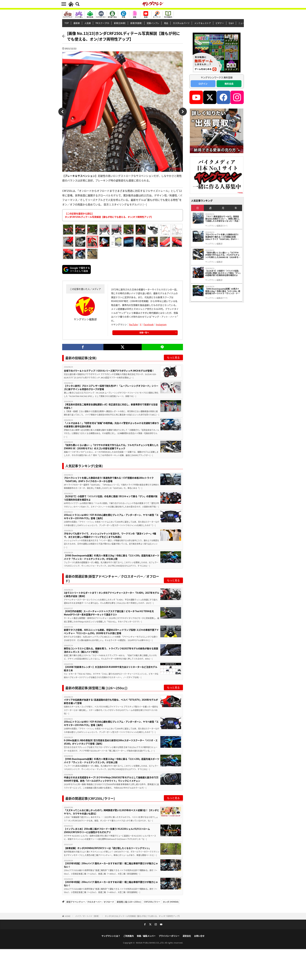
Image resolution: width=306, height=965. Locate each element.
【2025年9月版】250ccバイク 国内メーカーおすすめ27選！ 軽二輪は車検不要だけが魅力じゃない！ (111, 865)
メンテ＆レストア (202, 23)
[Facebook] (82, 347)
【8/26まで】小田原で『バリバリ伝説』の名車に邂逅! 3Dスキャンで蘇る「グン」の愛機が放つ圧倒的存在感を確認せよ (110, 498)
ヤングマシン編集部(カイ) (216, 226)
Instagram (161, 324)
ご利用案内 (128, 935)
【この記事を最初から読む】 (109, 215)
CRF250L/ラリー (152, 901)
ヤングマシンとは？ (111, 935)
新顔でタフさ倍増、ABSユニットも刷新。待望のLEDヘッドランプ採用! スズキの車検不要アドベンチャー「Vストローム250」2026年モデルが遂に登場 (111, 631)
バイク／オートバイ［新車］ (87, 916)
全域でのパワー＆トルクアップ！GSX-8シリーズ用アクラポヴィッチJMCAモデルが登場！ (109, 370)
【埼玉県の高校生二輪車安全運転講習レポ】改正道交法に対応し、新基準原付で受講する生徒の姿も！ (111, 406)
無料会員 (229, 83)
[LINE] (162, 347)
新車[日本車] (120, 23)
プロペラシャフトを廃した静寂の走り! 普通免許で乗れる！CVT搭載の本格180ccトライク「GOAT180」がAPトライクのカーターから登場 (109, 479)
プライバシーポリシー (169, 935)
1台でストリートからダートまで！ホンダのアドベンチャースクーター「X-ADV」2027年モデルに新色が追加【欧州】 (111, 594)
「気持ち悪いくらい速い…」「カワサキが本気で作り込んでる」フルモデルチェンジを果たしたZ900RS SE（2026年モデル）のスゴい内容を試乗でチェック (111, 446)
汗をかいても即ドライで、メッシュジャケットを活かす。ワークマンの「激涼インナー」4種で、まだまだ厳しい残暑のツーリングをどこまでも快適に (110, 535)
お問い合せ (199, 935)
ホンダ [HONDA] (171, 901)
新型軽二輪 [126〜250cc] (129, 901)
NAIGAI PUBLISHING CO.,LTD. (150, 942)
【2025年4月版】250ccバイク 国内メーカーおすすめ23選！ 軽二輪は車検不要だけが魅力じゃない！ (111, 883)
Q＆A (231, 23)
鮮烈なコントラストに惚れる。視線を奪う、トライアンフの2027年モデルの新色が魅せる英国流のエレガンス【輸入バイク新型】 (111, 650)
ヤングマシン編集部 (213, 244)
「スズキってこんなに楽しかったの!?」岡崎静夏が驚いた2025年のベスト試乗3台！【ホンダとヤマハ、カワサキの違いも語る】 (111, 812)
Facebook (149, 324)
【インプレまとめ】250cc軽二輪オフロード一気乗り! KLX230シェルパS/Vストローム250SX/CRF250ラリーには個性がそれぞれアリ (107, 830)
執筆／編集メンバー (146, 935)
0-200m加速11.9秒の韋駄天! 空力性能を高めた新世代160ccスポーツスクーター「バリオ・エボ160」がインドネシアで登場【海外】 (111, 742)
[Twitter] (122, 347)
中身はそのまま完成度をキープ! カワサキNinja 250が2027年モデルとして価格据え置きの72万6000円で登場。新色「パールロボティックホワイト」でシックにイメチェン (111, 779)
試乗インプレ (153, 23)
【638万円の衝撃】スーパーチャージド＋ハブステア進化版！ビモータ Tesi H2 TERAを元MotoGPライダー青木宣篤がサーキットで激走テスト (109, 613)
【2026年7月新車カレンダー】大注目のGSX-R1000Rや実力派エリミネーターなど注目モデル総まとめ (110, 668)
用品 (166, 23)
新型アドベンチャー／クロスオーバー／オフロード (90, 901)
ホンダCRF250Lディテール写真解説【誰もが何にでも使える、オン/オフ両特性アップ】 (143, 916)
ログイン (203, 83)
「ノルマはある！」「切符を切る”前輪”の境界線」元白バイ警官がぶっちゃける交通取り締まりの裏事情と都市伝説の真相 (111, 424)
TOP (67, 23)
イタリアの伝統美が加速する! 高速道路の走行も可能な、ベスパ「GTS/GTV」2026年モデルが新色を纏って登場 (111, 701)
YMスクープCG (102, 23)
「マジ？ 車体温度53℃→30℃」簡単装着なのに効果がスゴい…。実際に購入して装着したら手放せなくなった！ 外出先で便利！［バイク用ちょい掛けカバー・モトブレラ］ (222, 218)
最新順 (76, 23)
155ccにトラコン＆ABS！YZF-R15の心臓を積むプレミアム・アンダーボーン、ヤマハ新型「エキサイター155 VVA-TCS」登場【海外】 (111, 516)
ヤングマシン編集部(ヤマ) (216, 298)
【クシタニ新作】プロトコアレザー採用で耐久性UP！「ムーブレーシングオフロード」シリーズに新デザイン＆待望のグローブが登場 (111, 387)
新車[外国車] (136, 23)
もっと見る (173, 357)
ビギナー (220, 23)
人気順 (87, 23)
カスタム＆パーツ (181, 23)
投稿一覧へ (144, 332)
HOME (67, 916)
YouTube (133, 324)
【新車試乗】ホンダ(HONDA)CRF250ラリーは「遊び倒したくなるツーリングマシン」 (107, 848)
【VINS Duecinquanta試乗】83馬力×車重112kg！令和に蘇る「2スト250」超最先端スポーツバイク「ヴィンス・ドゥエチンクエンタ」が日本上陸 (111, 557)
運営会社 (187, 935)
